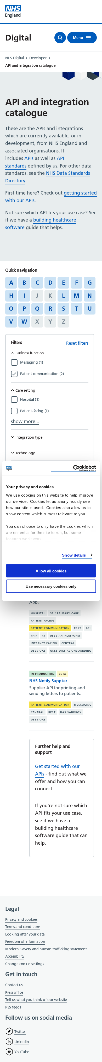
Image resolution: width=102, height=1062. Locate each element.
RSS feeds (13, 1007)
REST (77, 628)
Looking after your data (25, 934)
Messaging (83, 704)
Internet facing (44, 643)
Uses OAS (38, 650)
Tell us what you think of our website (36, 999)
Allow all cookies (51, 571)
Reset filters (77, 343)
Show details (74, 555)
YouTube (21, 1052)
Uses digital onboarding (70, 650)
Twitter (20, 1031)
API (88, 628)
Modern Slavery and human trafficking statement (46, 949)
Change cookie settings (24, 964)
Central (68, 643)
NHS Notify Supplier (48, 680)
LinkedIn (21, 1041)
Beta (62, 674)
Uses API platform (65, 635)
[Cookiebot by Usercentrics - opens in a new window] (73, 468)
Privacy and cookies (21, 919)
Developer (37, 58)
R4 (44, 635)
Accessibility (14, 956)
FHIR (34, 635)
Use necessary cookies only (51, 586)
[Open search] (60, 37)
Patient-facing (42, 620)
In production (42, 674)
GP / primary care (64, 613)
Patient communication (50, 628)
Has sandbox (71, 712)
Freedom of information (25, 941)
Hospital (38, 613)
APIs (28, 158)
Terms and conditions (22, 926)
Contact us (13, 985)
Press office (14, 993)
